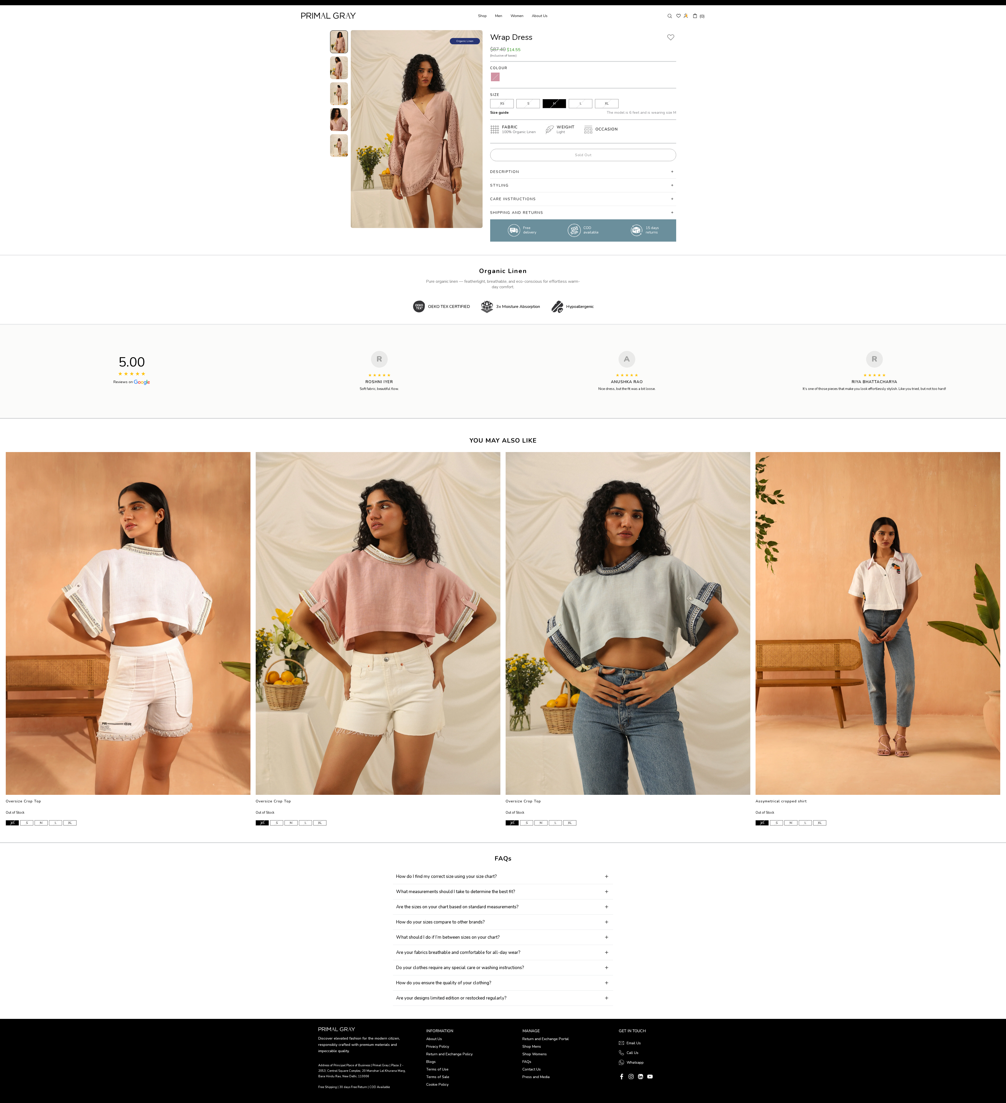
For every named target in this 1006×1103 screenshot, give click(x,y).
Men (498, 15)
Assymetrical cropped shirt (781, 801)
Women (517, 15)
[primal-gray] (678, 16)
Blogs (431, 1061)
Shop (482, 15)
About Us (540, 15)
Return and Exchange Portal (545, 1038)
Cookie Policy (437, 1084)
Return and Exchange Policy (449, 1054)
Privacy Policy (437, 1046)
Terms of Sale (437, 1076)
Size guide (499, 112)
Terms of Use (437, 1069)
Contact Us (531, 1069)
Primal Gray (328, 16)
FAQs (526, 1061)
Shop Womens (534, 1054)
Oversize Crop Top (23, 801)
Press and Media (536, 1076)
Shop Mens (531, 1046)
